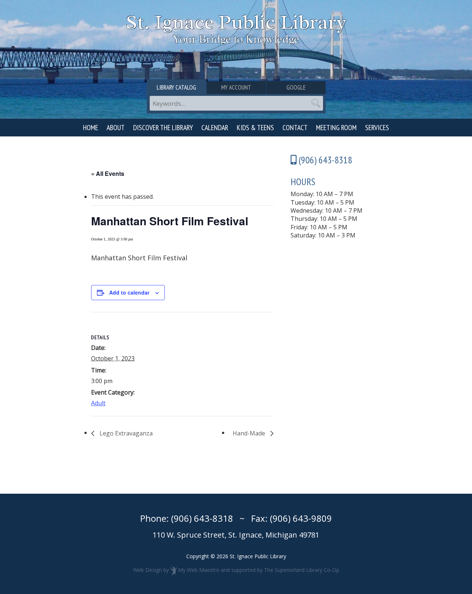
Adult (98, 403)
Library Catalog (176, 87)
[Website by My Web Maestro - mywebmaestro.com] (173, 569)
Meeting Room (336, 127)
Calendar (214, 127)
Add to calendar (129, 292)
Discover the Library (163, 127)
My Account (236, 87)
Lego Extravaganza (125, 433)
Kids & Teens (255, 127)
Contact (295, 127)
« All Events (107, 173)
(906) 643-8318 (202, 518)
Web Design (147, 569)
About (116, 127)
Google (296, 87)
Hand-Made (250, 433)
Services (377, 127)
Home (90, 127)
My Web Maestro (198, 569)
